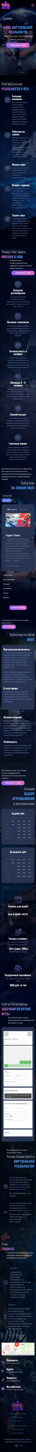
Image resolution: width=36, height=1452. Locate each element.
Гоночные (7, 588)
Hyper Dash (13, 535)
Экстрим (6, 584)
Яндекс (12, 1304)
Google (13, 1268)
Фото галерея (18, 1429)
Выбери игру (18, 1417)
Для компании (9, 579)
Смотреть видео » (13, 566)
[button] (4, 537)
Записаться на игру (18, 607)
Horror (5, 593)
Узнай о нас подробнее (18, 1426)
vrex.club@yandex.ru (13, 1381)
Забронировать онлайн (18, 45)
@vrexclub (22, 1189)
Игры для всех (18, 1433)
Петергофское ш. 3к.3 (14, 1372)
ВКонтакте (26, 1210)
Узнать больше (9, 626)
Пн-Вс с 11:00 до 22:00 (14, 1390)
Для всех (6, 500)
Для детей (7, 496)
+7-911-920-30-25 (19, 157)
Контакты (18, 1421)
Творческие (7, 575)
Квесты (6, 597)
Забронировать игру (18, 1413)
